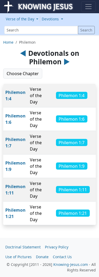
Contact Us (62, 256)
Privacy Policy (56, 246)
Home (8, 42)
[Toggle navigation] (88, 6)
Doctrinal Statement (23, 246)
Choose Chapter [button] (23, 73)
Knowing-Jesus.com (70, 264)
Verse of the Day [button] (20, 18)
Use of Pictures (18, 256)
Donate (42, 256)
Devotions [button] (51, 18)
